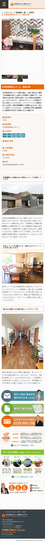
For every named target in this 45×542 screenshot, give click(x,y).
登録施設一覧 (21, 13)
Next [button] (41, 46)
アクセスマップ (15, 536)
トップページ (7, 13)
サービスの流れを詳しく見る (23, 477)
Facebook (5, 536)
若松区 (31, 13)
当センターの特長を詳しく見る (23, 445)
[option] (22, 34)
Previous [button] (3, 46)
